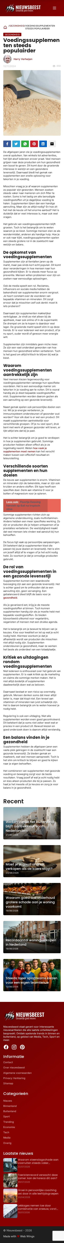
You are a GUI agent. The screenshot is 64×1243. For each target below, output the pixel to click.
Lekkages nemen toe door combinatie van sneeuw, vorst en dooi (37, 1209)
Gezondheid (17, 25)
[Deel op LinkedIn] (43, 144)
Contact (8, 1062)
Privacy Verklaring (14, 1078)
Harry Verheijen (23, 59)
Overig (7, 1143)
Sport (6, 1116)
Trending (8, 1121)
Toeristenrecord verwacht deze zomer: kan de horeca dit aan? (38, 1176)
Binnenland (10, 1106)
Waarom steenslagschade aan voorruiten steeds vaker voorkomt (38, 1163)
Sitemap (8, 1083)
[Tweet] (16, 144)
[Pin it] (34, 144)
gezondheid (10, 597)
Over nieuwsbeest (14, 1067)
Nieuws (7, 1100)
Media (7, 1137)
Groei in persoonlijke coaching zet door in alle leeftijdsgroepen (38, 1191)
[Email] (52, 144)
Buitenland (9, 1111)
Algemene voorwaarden (17, 1072)
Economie (9, 1127)
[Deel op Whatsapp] (25, 144)
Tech (6, 1132)
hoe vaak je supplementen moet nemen (25, 450)
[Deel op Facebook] (7, 144)
